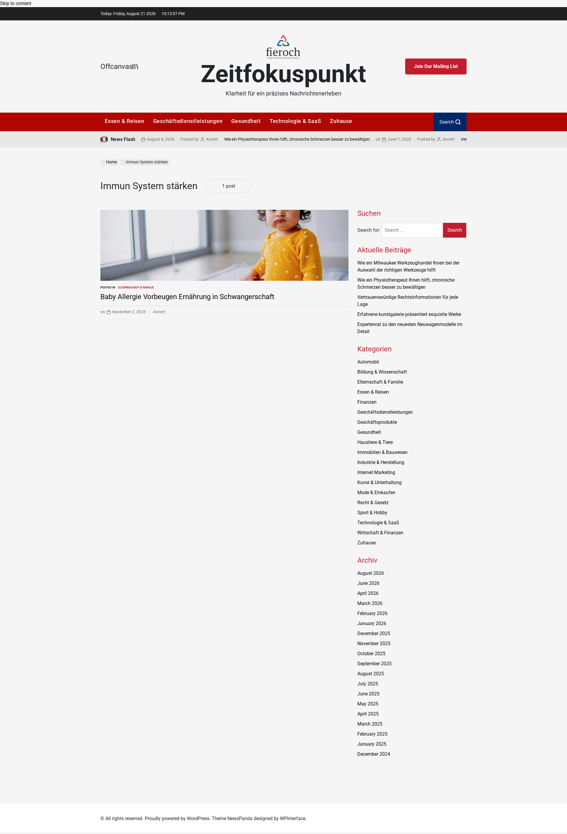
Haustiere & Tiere (375, 442)
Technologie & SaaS (295, 121)
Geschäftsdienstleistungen (188, 121)
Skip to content (15, 3)
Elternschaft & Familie (136, 287)
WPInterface (292, 818)
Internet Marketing (376, 472)
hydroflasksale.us (375, 771)
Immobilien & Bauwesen (382, 452)
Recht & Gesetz (373, 502)
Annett (195, 139)
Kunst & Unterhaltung (379, 482)
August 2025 (370, 673)
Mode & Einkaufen (376, 492)
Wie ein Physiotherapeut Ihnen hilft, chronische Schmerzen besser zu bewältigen (280, 139)
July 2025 (367, 684)
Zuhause (341, 121)
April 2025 (368, 714)
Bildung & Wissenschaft (382, 372)
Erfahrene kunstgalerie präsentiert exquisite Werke (409, 314)
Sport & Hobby (372, 512)
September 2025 (374, 663)
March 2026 (369, 603)
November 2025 (373, 643)
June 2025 (368, 694)
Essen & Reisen (124, 121)
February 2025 (372, 734)
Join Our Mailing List (436, 66)
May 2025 (367, 704)
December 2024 (373, 754)
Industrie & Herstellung (380, 462)
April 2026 (368, 593)
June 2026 (368, 583)
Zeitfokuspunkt (283, 74)
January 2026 (371, 623)
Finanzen (367, 402)
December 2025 (373, 633)
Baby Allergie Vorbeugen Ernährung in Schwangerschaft (187, 297)
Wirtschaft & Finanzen (380, 533)
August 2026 (370, 573)
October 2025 (371, 653)
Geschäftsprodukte (377, 422)
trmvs (363, 778)
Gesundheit (246, 121)
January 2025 (371, 744)
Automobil (368, 362)
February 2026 (372, 613)
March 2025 (369, 724)
